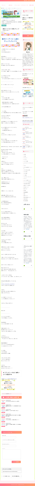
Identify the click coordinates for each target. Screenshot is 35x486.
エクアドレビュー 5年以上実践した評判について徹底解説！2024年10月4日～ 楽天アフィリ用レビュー (24, 6)
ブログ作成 (25, 171)
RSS (29, 0)
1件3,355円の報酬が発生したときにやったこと (16, 477)
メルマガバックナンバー (28, 176)
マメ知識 (25, 175)
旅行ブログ (25, 188)
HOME (26, 0)
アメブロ (25, 159)
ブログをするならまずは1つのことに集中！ (13, 401)
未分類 (25, 190)
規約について (26, 195)
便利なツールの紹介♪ (27, 185)
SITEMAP (33, 0)
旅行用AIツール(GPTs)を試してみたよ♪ (12, 410)
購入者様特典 (26, 200)
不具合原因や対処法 (27, 183)
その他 (25, 156)
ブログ (4, 393)
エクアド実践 (26, 161)
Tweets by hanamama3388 (28, 121)
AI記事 (25, 154)
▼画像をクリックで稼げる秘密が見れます (9, 378)
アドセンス (25, 157)
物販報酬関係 (7, 393)
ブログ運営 (25, 173)
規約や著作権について (27, 197)
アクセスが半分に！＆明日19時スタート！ (12, 419)
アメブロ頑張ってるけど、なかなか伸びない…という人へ (7, 477)
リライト (25, 178)
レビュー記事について (27, 180)
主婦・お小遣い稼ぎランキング (27, 117)
